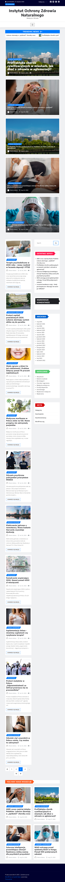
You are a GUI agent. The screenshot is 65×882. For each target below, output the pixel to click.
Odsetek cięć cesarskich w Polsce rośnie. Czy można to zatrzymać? (18, 739)
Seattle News (17, 876)
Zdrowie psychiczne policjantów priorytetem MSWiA (17, 477)
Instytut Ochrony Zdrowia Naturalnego (32, 12)
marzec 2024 (40, 340)
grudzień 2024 (41, 336)
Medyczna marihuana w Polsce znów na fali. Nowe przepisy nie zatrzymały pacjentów (18, 421)
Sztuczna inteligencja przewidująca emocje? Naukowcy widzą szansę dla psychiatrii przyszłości (31, 185)
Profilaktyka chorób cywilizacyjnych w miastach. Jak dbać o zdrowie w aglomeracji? (31, 146)
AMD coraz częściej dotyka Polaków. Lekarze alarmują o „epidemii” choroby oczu (30, 107)
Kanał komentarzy (40, 417)
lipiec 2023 (40, 351)
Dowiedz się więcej (13, 286)
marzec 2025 (40, 332)
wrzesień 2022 (41, 360)
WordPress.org (39, 421)
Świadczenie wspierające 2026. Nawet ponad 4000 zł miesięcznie (17, 579)
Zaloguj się (38, 410)
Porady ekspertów (42, 387)
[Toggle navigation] (32, 24)
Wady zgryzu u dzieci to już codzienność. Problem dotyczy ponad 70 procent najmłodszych (18, 368)
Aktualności (40, 376)
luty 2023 (39, 358)
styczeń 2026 (40, 327)
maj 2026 (39, 321)
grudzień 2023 (41, 345)
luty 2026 (39, 325)
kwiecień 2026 (41, 323)
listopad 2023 (41, 347)
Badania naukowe (42, 378)
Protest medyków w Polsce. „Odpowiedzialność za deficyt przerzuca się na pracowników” (17, 684)
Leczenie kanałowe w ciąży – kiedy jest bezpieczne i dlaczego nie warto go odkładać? (32, 65)
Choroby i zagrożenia (43, 382)
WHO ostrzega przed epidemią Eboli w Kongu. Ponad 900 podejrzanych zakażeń (31, 225)
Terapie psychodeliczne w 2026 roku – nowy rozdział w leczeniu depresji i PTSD (18, 264)
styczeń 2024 (40, 343)
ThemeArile (8, 879)
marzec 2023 (40, 355)
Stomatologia (41, 389)
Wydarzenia (40, 393)
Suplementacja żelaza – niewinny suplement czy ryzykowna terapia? (17, 632)
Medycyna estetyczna (43, 385)
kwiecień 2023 (41, 353)
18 (16, 773)
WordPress (8, 876)
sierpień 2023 (41, 349)
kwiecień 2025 (41, 330)
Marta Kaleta (14, 72)
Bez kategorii (40, 380)
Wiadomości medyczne (43, 391)
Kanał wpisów (39, 413)
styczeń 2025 (40, 334)
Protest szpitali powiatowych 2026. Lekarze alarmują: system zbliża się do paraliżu (17, 318)
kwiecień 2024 (41, 338)
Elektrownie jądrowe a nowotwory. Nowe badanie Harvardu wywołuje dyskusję (18, 528)
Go (56, 242)
